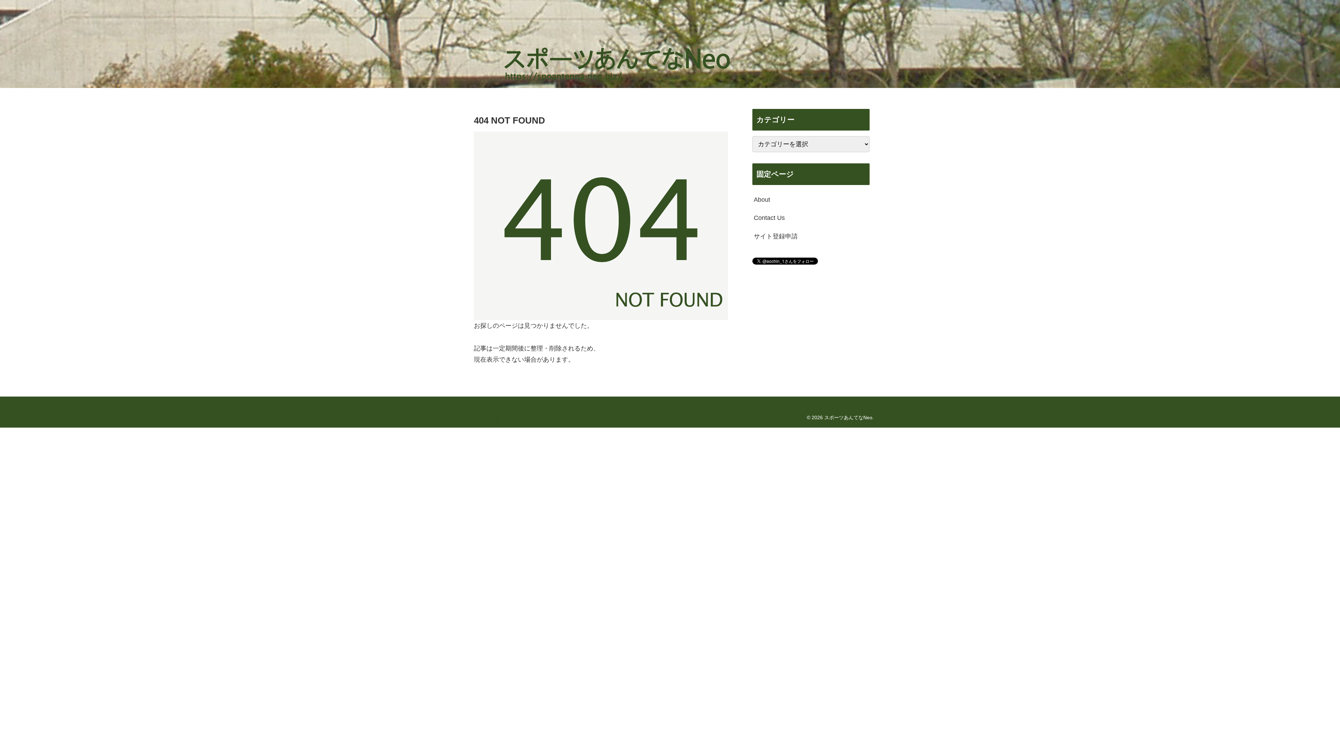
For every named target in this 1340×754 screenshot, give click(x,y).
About (762, 199)
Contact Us (769, 217)
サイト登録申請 (776, 236)
